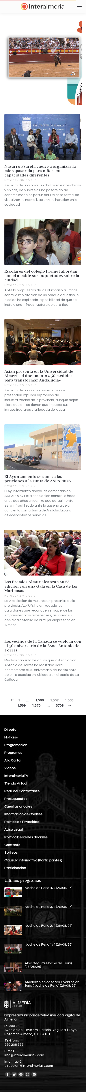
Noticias (10, 180)
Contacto (12, 845)
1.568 (69, 700)
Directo (10, 729)
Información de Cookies (23, 814)
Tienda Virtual (15, 783)
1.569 (21, 705)
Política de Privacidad (21, 822)
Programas (13, 752)
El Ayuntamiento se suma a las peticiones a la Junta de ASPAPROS (37, 479)
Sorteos (11, 852)
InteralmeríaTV (16, 775)
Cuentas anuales (18, 806)
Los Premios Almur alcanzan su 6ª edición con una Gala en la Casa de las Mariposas (40, 586)
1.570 (36, 705)
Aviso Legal (13, 829)
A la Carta (12, 760)
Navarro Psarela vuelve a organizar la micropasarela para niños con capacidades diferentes (40, 171)
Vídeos (10, 768)
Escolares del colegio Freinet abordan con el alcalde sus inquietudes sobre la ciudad (41, 275)
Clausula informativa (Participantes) (33, 860)
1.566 (39, 700)
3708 (60, 705)
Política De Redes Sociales (26, 837)
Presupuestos (15, 799)
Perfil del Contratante (22, 791)
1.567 (54, 700)
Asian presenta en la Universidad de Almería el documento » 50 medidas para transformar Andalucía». (38, 376)
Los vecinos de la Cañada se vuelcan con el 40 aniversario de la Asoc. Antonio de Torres (42, 646)
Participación (15, 868)
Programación (15, 745)
